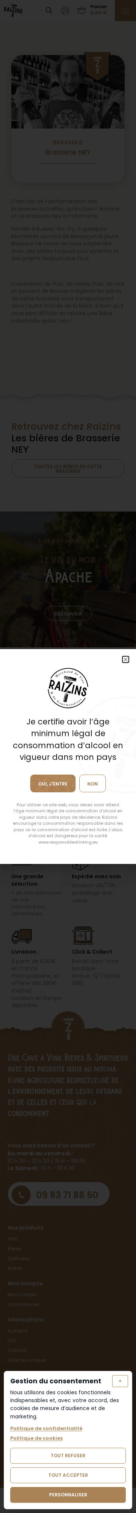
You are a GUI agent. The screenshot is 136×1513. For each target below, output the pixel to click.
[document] (68, 756)
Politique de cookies (36, 1438)
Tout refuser (68, 1455)
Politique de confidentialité (46, 1428)
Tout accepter (68, 1475)
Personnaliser (68, 1495)
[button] (125, 659)
